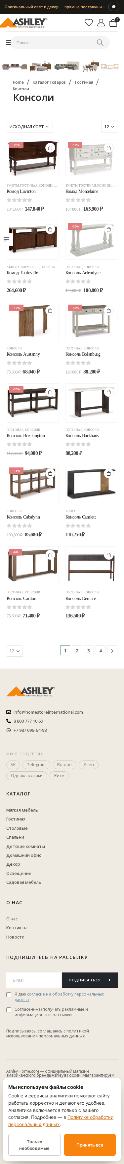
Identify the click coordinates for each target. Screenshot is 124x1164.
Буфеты (13, 185)
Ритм (59, 775)
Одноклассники (27, 775)
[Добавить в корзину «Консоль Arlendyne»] (109, 229)
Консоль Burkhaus (82, 435)
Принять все (89, 1145)
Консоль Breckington (26, 435)
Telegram (36, 764)
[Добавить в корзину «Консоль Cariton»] (50, 555)
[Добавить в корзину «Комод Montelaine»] (109, 148)
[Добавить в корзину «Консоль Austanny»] (50, 310)
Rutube (64, 764)
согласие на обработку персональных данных (59, 996)
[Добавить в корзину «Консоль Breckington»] (50, 392)
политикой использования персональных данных (47, 1033)
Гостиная (28, 185)
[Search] (100, 42)
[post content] (33, 158)
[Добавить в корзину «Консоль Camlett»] (109, 473)
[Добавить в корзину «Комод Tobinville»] (50, 229)
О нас (14, 902)
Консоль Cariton (21, 598)
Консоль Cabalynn (23, 517)
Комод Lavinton (21, 191)
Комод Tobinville (22, 272)
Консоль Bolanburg (83, 354)
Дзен (88, 764)
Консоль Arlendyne (83, 272)
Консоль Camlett (80, 517)
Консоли (91, 267)
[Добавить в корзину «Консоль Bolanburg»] (109, 310)
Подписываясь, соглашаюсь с (36, 1031)
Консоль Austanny (23, 354)
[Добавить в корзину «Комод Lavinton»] (50, 148)
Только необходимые (34, 1145)
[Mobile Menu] (9, 42)
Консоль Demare (80, 598)
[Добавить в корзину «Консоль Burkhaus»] (109, 392)
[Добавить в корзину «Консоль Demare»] (109, 555)
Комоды (46, 185)
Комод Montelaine (81, 191)
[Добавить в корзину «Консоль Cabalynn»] (50, 473)
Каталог (18, 794)
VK (13, 764)
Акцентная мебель (23, 267)
